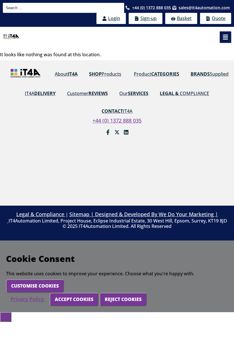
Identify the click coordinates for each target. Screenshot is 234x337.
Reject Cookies (123, 299)
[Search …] (63, 8)
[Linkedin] (126, 132)
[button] (225, 37)
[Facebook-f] (107, 132)
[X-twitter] (117, 132)
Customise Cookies (35, 286)
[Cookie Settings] (5, 317)
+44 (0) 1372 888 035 (117, 120)
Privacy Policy (28, 299)
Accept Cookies (74, 299)
